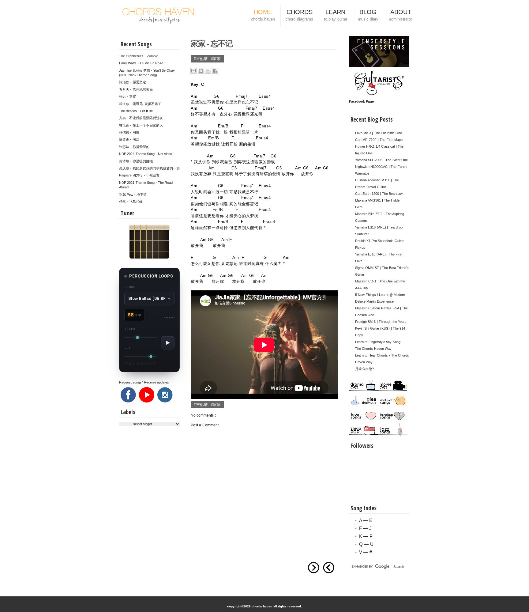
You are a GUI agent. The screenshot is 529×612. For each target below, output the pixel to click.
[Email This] (193, 71)
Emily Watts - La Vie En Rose (141, 63)
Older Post (313, 567)
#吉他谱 (201, 59)
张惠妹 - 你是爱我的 (134, 147)
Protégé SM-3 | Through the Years (381, 321)
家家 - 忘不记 (212, 43)
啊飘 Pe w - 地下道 (133, 194)
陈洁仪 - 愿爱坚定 (132, 82)
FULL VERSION (140, 363)
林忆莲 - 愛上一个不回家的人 (141, 125)
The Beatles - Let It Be (136, 111)
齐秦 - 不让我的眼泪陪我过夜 (141, 118)
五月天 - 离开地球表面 (136, 89)
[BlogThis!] (201, 71)
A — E (365, 520)
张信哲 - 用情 (129, 132)
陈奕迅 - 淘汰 (129, 139)
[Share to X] (208, 71)
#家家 (216, 59)
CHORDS (299, 15)
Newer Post (328, 567)
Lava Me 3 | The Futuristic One (378, 133)
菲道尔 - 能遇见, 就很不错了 (140, 104)
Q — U (366, 544)
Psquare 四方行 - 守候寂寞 (139, 175)
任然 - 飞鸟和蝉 (131, 201)
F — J (365, 528)
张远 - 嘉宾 (127, 96)
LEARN (335, 15)
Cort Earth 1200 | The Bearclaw (379, 193)
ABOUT (400, 15)
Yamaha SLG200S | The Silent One (381, 160)
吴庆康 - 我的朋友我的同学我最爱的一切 (149, 168)
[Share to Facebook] (215, 71)
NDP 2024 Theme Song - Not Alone (145, 154)
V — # (365, 552)
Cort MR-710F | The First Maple (379, 140)
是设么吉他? (364, 369)
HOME (263, 15)
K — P (366, 536)
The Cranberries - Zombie (138, 56)
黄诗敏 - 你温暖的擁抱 (136, 161)
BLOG (368, 15)
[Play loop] (167, 342)
